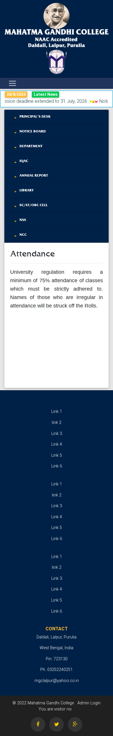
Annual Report (33, 175)
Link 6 (56, 466)
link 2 (56, 422)
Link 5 (56, 455)
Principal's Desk (35, 116)
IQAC (23, 161)
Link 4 (56, 444)
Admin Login (89, 703)
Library (26, 190)
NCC (23, 234)
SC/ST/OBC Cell (33, 205)
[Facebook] (38, 724)
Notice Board (32, 131)
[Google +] (75, 724)
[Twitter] (56, 724)
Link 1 (56, 411)
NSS (22, 219)
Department (31, 146)
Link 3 (56, 433)
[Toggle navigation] (12, 83)
